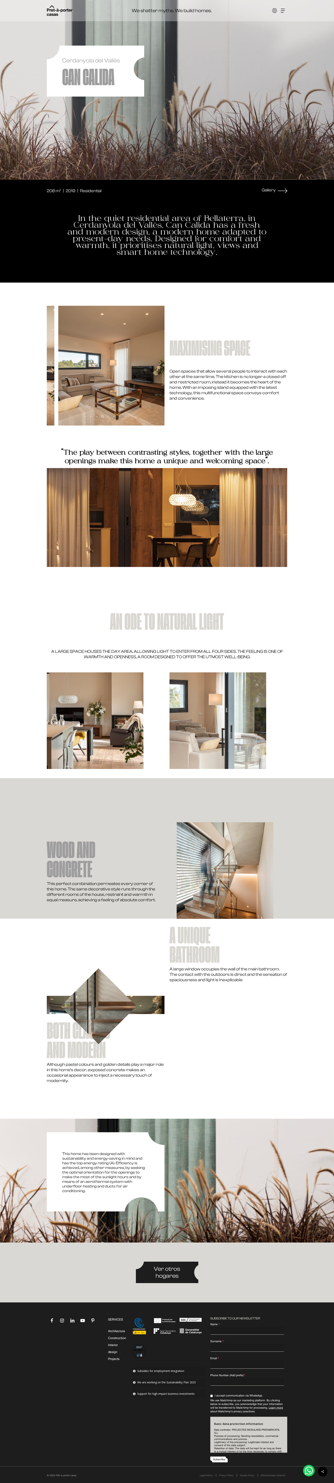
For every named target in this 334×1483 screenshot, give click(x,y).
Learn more (276, 1407)
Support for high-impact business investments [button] (166, 1394)
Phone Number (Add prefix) (227, 1375)
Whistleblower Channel (273, 1476)
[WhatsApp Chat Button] (309, 1470)
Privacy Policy (226, 1476)
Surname (217, 1341)
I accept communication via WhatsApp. (239, 1395)
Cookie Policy (247, 1476)
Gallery (269, 190)
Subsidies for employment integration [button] (160, 1371)
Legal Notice (206, 1476)
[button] (284, 11)
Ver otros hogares (167, 1272)
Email (214, 1358)
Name (215, 1324)
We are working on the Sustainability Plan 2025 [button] (166, 1382)
